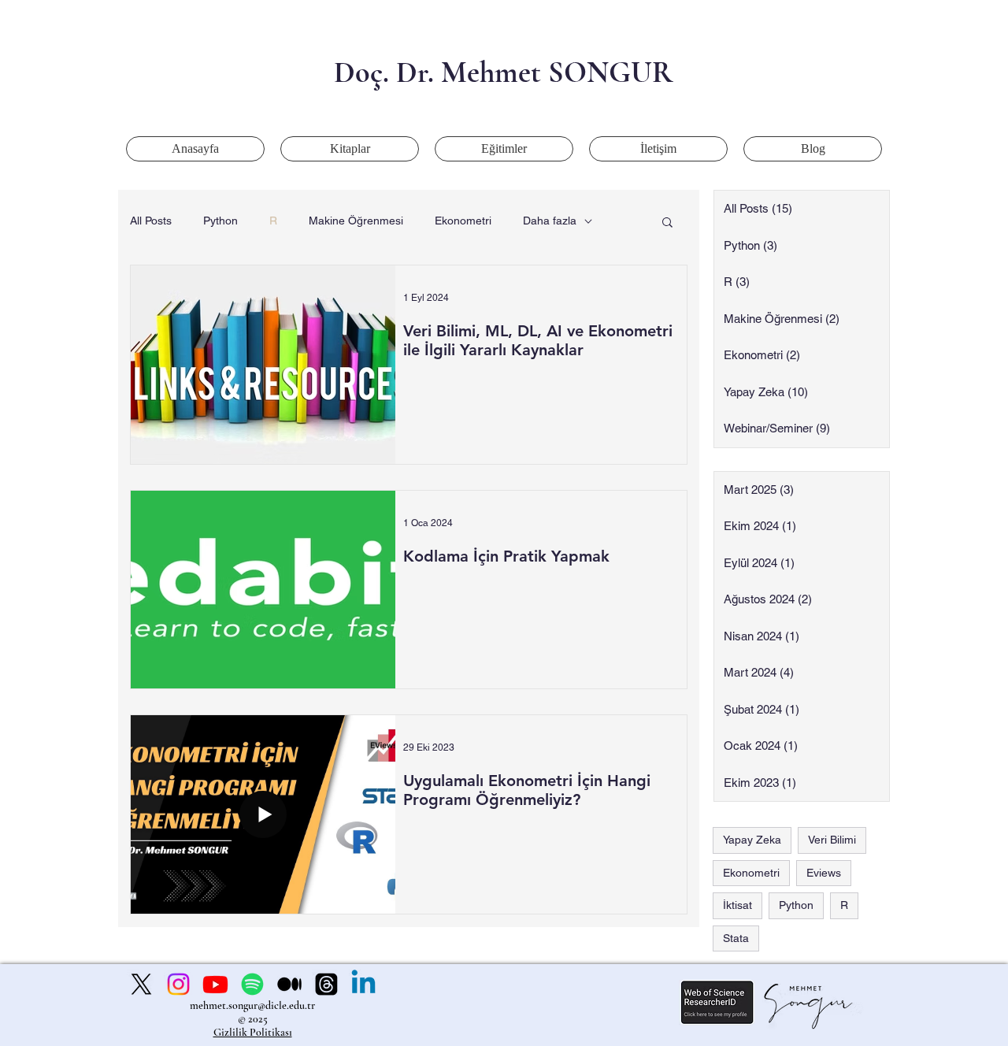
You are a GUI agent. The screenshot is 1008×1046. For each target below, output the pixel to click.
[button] (667, 223)
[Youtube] (215, 984)
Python (220, 220)
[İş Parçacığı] (326, 984)
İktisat (737, 905)
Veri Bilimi (832, 839)
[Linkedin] (363, 984)
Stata (736, 938)
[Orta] (289, 984)
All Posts (151, 220)
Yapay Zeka (752, 839)
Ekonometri (463, 220)
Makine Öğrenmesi (356, 220)
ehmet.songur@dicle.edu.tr (256, 1005)
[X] (141, 984)
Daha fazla (549, 220)
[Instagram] (178, 984)
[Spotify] (252, 984)
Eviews (823, 872)
